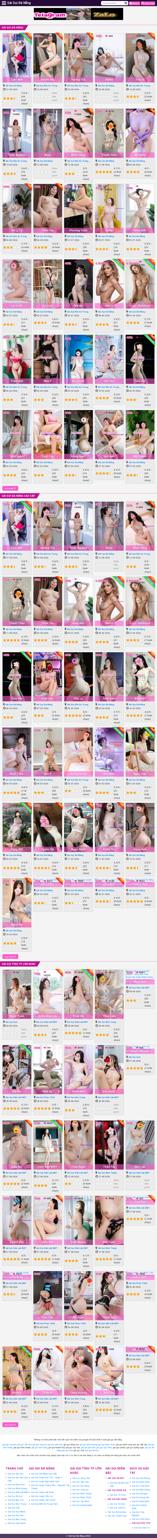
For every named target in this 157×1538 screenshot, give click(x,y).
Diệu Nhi (16, 1166)
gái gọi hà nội (91, 1450)
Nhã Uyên (17, 456)
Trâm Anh (17, 381)
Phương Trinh (78, 230)
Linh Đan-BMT (47, 1166)
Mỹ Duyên (140, 456)
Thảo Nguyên (17, 155)
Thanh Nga (109, 1317)
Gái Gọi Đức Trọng (17, 1504)
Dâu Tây (48, 1317)
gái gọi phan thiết (106, 1444)
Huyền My (47, 849)
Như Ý (48, 381)
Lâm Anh (17, 79)
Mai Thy (109, 1392)
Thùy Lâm (109, 1016)
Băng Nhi (17, 849)
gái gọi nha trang (39, 1447)
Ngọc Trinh (17, 1016)
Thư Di (140, 79)
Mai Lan (140, 1166)
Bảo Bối (140, 698)
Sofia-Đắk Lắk (47, 1016)
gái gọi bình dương (88, 1444)
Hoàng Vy (17, 1277)
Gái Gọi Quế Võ (117, 1507)
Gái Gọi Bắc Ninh (117, 1499)
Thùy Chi (78, 1016)
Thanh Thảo (109, 155)
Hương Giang (78, 774)
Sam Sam (109, 698)
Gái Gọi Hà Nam (140, 1493)
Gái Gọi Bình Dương (17, 1488)
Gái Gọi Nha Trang (107, 1022)
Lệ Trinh (17, 305)
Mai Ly (78, 698)
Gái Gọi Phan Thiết (45, 1097)
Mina (48, 155)
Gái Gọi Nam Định (141, 1482)
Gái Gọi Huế (11, 1022)
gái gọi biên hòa (54, 1444)
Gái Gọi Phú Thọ (141, 1523)
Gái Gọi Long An (80, 1489)
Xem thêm (9, 489)
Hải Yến (109, 381)
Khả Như (109, 774)
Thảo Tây (48, 230)
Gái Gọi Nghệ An (117, 1490)
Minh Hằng (78, 155)
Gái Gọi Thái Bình (140, 1486)
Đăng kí (135, 3)
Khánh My (47, 79)
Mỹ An (78, 305)
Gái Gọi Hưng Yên (141, 1497)
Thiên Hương (78, 1392)
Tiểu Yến (140, 381)
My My (17, 1091)
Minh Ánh (140, 982)
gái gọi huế (67, 1450)
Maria (109, 305)
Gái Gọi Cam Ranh (17, 1523)
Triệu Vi (47, 1392)
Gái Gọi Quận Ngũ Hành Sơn (45, 1481)
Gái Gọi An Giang (81, 1486)
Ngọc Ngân (78, 849)
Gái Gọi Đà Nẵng (12, 27)
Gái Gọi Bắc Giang (141, 1489)
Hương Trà (78, 79)
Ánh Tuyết (109, 1242)
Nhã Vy (47, 1091)
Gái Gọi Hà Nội (116, 1478)
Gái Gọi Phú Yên (16, 1515)
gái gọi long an (39, 1444)
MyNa (109, 79)
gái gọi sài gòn (9, 1444)
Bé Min (16, 1392)
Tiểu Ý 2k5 (140, 884)
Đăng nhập (149, 3)
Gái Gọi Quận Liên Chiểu (43, 1500)
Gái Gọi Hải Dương (117, 1512)
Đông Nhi (109, 849)
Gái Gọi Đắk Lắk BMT (46, 1022)
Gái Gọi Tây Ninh (80, 1501)
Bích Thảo (17, 774)
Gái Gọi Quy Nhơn (16, 1511)
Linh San (47, 698)
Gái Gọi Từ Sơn (117, 1504)
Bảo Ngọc (109, 1091)
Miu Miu (140, 155)
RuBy (109, 230)
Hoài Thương (140, 1051)
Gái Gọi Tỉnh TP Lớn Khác (18, 963)
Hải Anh (109, 456)
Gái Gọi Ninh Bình (140, 1501)
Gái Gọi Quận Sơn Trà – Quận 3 (46, 1477)
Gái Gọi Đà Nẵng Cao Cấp (18, 495)
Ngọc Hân (140, 774)
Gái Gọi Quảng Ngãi (82, 1505)
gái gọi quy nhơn (104, 1447)
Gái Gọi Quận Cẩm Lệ (42, 1496)
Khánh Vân (17, 1242)
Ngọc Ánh (140, 849)
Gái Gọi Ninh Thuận (107, 1173)
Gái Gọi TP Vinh (118, 1495)
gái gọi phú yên (88, 1447)
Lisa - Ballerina (140, 305)
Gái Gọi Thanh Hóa (117, 1515)
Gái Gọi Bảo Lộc (16, 1500)
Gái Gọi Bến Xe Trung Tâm (44, 1504)
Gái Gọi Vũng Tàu (81, 1478)
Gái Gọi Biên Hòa (16, 1484)
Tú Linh (48, 305)
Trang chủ (14, 1468)
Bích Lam (78, 381)
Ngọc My (17, 924)
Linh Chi (47, 456)
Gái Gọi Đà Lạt (15, 1496)
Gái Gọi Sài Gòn (16, 1473)
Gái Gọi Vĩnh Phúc (141, 1519)
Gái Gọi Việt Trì (142, 1527)
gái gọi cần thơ (24, 1444)
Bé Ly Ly (17, 230)
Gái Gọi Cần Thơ (80, 1482)
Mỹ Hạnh (78, 1317)
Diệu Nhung (78, 1242)
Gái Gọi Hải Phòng (141, 1478)
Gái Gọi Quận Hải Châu (42, 1492)
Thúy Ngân (78, 1166)
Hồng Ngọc (78, 456)
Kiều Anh (140, 230)
